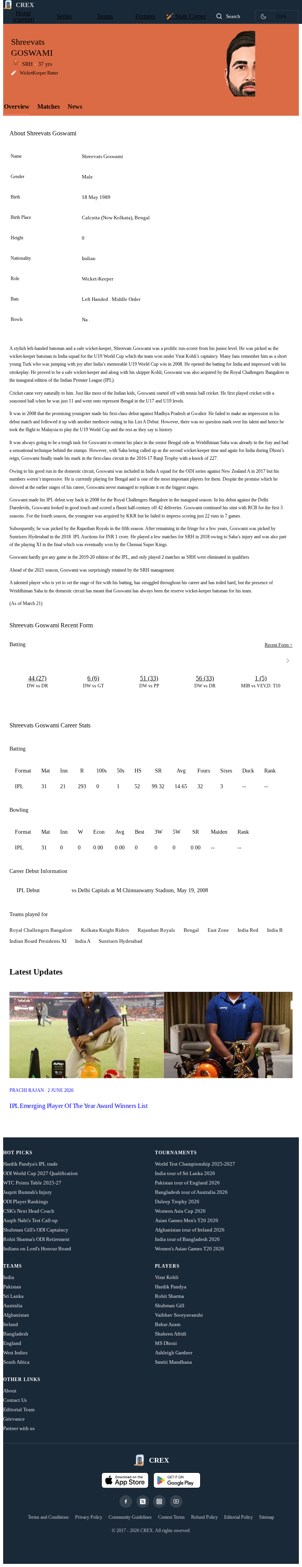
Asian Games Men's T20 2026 (186, 1220)
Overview (16, 106)
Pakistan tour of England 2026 (187, 1183)
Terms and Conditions (48, 1517)
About (10, 1391)
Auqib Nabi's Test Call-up (30, 1220)
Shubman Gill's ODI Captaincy (35, 1230)
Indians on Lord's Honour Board (37, 1249)
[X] (142, 1501)
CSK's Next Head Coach (28, 1211)
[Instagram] (159, 1501)
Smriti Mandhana (173, 1362)
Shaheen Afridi (170, 1334)
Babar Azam (167, 1324)
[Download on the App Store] (125, 1480)
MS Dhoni (166, 1343)
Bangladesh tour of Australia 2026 (191, 1192)
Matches (48, 106)
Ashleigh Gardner (173, 1353)
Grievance (14, 1419)
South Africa (16, 1362)
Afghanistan (16, 1315)
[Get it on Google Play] (177, 1480)
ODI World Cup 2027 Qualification (40, 1173)
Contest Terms (171, 1517)
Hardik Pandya (170, 1287)
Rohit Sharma (169, 1296)
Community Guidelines (130, 1517)
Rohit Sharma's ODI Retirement (36, 1239)
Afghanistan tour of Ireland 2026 (190, 1230)
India (8, 1277)
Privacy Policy (88, 1517)
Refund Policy (204, 1517)
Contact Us (15, 1400)
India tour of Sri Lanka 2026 (185, 1173)
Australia (12, 1305)
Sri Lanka (13, 1296)
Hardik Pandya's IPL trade (30, 1164)
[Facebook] (126, 1501)
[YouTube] (176, 1501)
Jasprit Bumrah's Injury (27, 1192)
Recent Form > (279, 645)
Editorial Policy (238, 1517)
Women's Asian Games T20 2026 (189, 1249)
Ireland (10, 1324)
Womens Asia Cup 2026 (180, 1211)
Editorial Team (19, 1409)
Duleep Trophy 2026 (177, 1201)
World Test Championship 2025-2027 (195, 1164)
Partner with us (19, 1428)
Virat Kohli (167, 1277)
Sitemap (266, 1517)
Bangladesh (15, 1334)
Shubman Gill (169, 1305)
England (12, 1343)
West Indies (15, 1353)
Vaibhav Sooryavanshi (179, 1315)
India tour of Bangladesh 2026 (187, 1239)
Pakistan (12, 1287)
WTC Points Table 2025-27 (32, 1183)
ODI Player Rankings (25, 1201)
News (75, 106)
